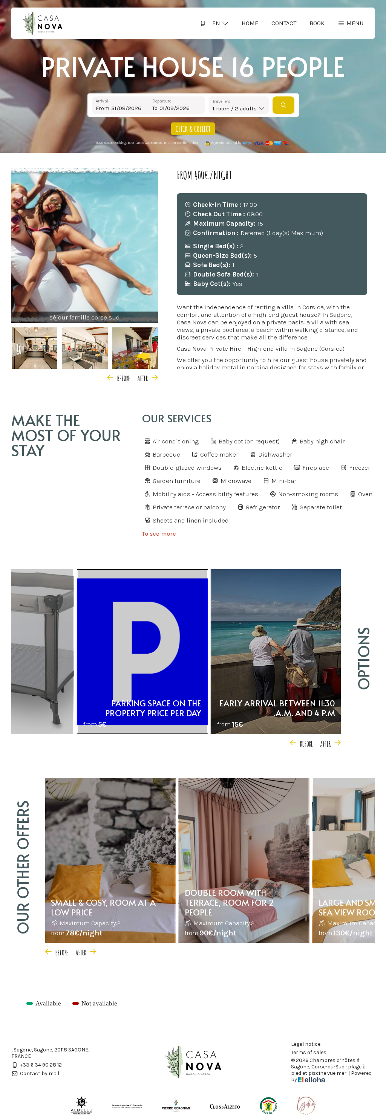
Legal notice (305, 1044)
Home (250, 23)
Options (363, 658)
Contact (283, 23)
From (102, 108)
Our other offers (22, 867)
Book (317, 23)
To (155, 108)
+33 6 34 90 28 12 (41, 1065)
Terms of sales (308, 1053)
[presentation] (119, 377)
